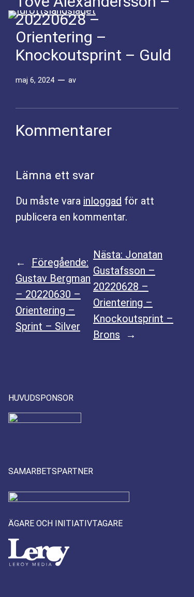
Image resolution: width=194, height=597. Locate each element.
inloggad (102, 201)
